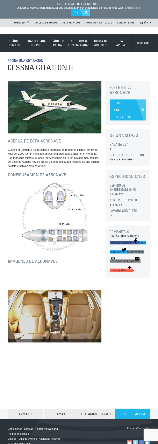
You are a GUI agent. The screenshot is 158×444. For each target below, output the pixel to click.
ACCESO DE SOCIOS (46, 22)
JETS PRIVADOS (71, 22)
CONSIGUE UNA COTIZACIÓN (122, 110)
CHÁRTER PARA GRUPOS (36, 43)
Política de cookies (18, 433)
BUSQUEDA (20, 22)
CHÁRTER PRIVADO (14, 43)
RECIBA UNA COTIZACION (25, 60)
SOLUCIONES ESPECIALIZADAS (78, 43)
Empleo (12, 438)
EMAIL (61, 414)
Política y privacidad (46, 429)
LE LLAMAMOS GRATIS (97, 414)
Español (144, 22)
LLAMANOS (26, 414)
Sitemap (28, 429)
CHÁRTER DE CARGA (57, 43)
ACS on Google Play (138, 433)
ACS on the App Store (114, 433)
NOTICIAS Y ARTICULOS (98, 22)
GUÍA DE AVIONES (121, 43)
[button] (124, 242)
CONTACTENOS (125, 22)
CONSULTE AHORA (132, 414)
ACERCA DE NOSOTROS (100, 43)
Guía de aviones (28, 438)
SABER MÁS (132, 7)
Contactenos (15, 429)
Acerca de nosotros (49, 438)
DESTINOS (143, 43)
